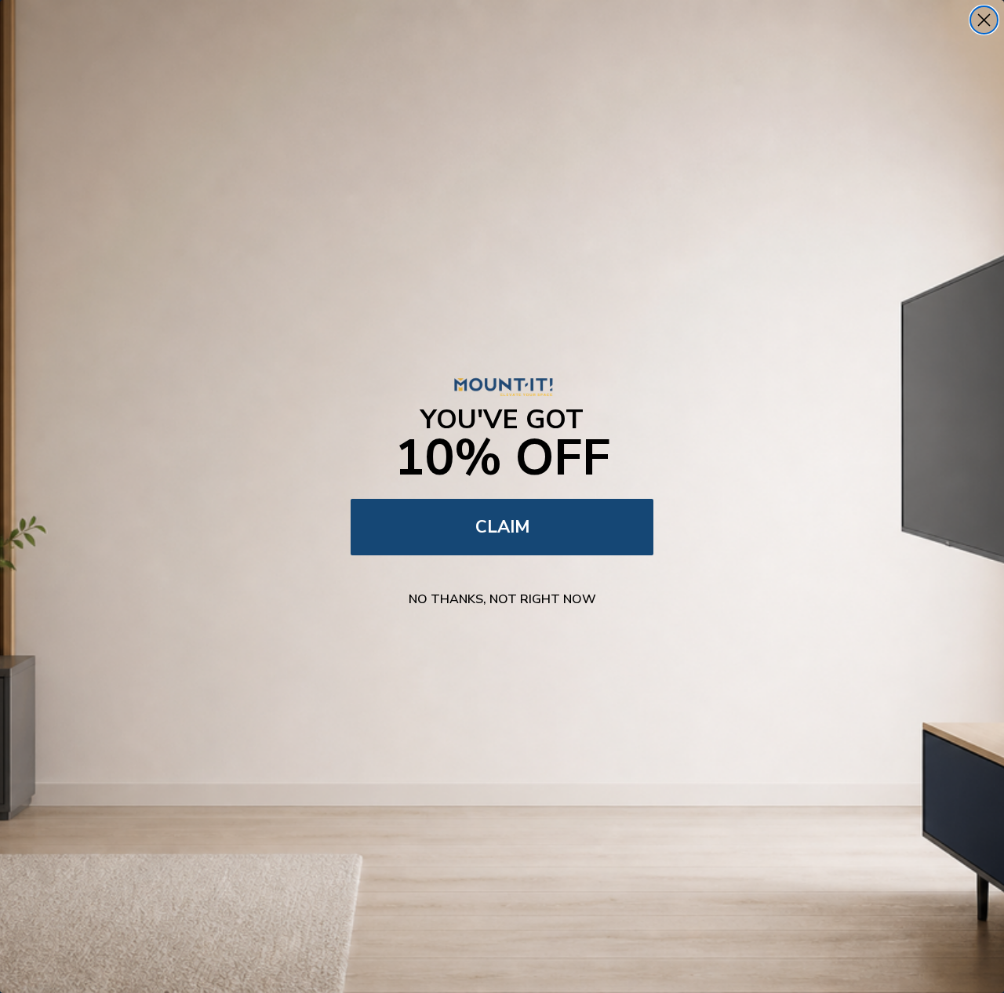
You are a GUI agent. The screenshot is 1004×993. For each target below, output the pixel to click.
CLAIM (502, 527)
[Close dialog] (984, 20)
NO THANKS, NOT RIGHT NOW (502, 599)
